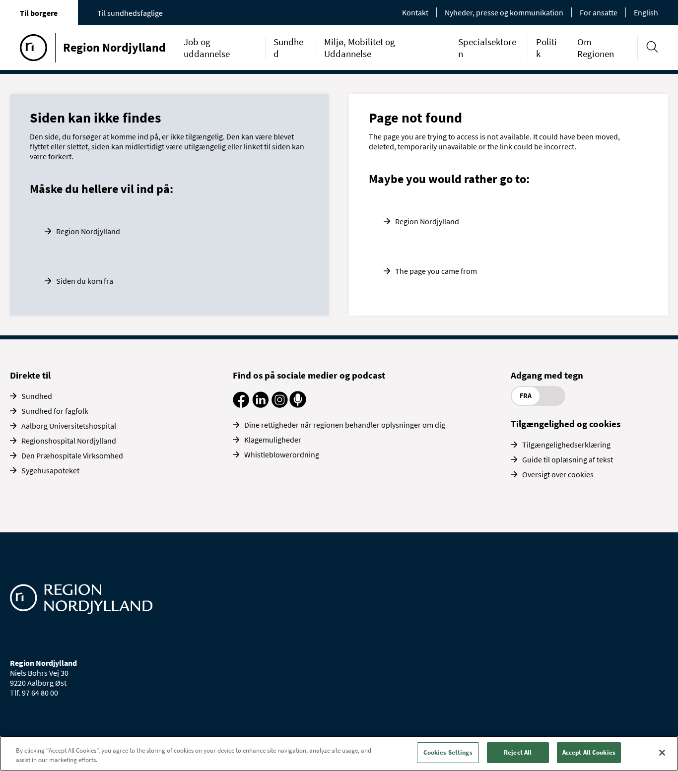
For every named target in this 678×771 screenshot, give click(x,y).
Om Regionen (595, 48)
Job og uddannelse (207, 48)
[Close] (662, 753)
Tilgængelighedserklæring (566, 445)
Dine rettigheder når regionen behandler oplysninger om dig (344, 425)
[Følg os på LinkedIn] (260, 405)
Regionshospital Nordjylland (68, 441)
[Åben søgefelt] (652, 47)
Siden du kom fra (84, 281)
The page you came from (436, 271)
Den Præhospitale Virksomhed (72, 455)
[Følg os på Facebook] (241, 405)
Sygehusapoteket (50, 470)
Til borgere (39, 13)
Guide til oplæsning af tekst (567, 459)
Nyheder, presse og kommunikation (504, 12)
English (646, 12)
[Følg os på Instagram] (279, 405)
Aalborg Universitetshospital (68, 426)
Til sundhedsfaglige (130, 13)
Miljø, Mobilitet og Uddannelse (359, 48)
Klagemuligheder (272, 440)
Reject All (518, 752)
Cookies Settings (448, 752)
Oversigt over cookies (558, 474)
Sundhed (36, 396)
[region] (339, 753)
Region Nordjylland (88, 231)
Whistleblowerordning (281, 454)
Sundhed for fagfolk (54, 411)
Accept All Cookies (588, 752)
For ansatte (598, 12)
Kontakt (415, 12)
